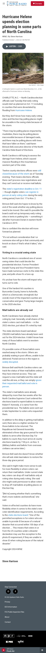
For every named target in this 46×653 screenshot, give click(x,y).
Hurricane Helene (23, 110)
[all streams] (43, 650)
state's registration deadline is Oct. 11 (24, 189)
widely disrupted (10, 362)
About (7, 617)
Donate (38, 3)
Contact (8, 622)
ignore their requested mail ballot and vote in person (21, 383)
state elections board (18, 515)
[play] (3, 650)
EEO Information (11, 607)
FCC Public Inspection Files (14, 612)
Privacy (7, 602)
